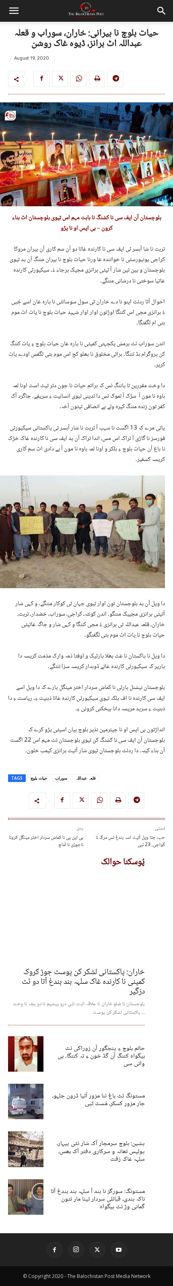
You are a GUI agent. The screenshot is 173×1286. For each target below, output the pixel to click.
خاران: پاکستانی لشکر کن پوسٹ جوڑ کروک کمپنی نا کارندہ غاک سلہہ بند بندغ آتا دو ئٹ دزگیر (83, 982)
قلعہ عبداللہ (85, 778)
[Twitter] (60, 79)
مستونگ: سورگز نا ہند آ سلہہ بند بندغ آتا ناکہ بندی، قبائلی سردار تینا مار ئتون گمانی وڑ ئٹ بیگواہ (98, 1199)
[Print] (97, 79)
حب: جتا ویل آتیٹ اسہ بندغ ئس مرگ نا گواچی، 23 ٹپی (130, 841)
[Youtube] (119, 1250)
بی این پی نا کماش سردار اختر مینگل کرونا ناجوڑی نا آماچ (46, 841)
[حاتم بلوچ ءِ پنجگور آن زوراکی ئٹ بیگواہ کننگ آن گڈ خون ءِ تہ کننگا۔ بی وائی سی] (25, 1054)
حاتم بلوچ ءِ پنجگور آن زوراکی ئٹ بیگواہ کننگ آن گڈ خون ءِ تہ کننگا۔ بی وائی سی (101, 1056)
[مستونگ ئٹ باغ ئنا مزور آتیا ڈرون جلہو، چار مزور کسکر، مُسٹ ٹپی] (25, 1101)
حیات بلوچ (39, 778)
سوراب (61, 778)
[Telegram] (115, 79)
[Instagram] (76, 1250)
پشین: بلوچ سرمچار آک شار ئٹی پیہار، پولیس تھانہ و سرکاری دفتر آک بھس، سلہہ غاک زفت (101, 1151)
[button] (14, 11)
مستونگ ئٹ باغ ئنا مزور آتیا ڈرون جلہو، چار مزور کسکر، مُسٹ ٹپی (98, 1100)
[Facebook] (41, 79)
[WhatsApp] (78, 79)
